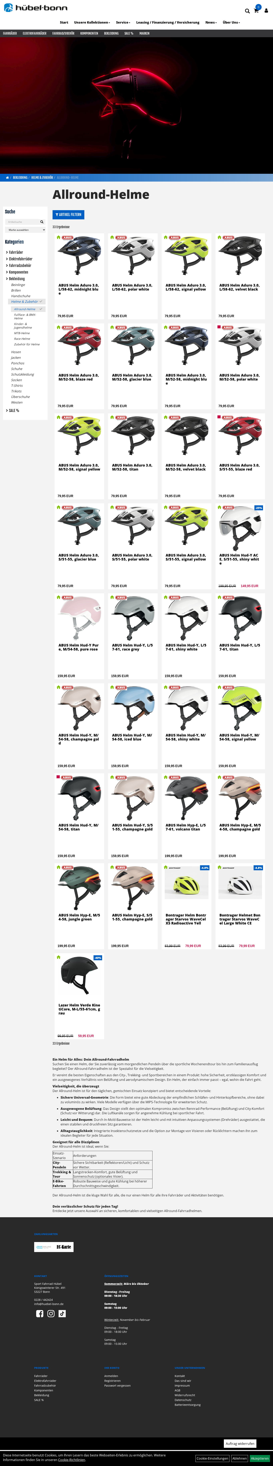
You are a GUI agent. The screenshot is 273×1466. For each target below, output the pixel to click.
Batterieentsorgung (188, 1405)
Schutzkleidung (22, 374)
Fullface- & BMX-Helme (25, 316)
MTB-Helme (22, 333)
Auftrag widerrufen (240, 1443)
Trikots (16, 391)
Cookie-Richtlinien (71, 1460)
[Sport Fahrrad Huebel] (35, 7)
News (210, 22)
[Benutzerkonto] (266, 10)
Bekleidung (111, 33)
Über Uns (230, 22)
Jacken (16, 357)
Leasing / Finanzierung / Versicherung (167, 22)
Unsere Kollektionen (91, 22)
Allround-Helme (68, 178)
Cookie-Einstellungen (212, 1458)
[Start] (7, 178)
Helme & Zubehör (42, 178)
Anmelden (111, 1376)
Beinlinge (18, 285)
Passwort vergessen (117, 1385)
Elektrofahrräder (34, 33)
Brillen (16, 290)
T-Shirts (17, 385)
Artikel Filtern (69, 214)
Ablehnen (239, 1458)
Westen (16, 402)
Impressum (182, 1385)
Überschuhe (20, 397)
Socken (16, 380)
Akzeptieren (260, 1458)
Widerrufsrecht (185, 1395)
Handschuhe (20, 296)
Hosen (16, 352)
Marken (144, 33)
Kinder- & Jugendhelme (23, 325)
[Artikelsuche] (247, 11)
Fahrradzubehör (63, 33)
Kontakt (180, 1376)
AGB (177, 1390)
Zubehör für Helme (27, 344)
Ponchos (17, 363)
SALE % (129, 33)
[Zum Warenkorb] (256, 11)
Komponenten (89, 33)
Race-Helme (22, 339)
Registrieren (112, 1381)
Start (64, 22)
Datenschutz (183, 1400)
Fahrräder (10, 33)
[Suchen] (41, 222)
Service (122, 22)
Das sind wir (183, 1381)
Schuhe (16, 369)
